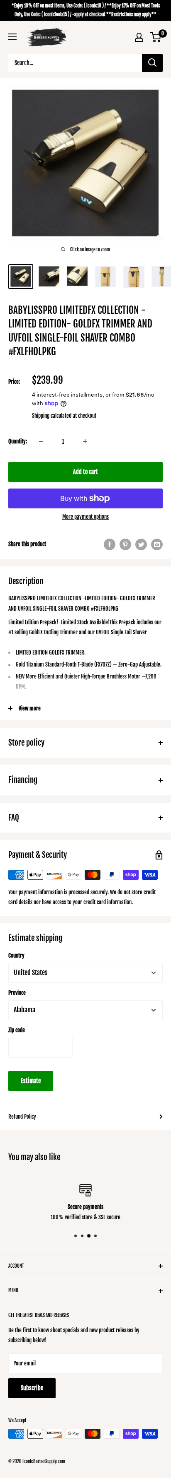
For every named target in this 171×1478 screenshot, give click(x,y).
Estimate (31, 1080)
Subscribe (32, 1387)
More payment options (85, 516)
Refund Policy (22, 1116)
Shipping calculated (51, 415)
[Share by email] (157, 544)
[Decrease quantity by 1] (41, 441)
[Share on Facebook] (109, 544)
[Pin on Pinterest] (125, 544)
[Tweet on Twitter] (141, 544)
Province (17, 992)
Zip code (16, 1030)
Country (16, 955)
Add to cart (85, 471)
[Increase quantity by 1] (85, 441)
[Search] (152, 63)
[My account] (139, 37)
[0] (156, 37)
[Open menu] (12, 37)
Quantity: (17, 441)
